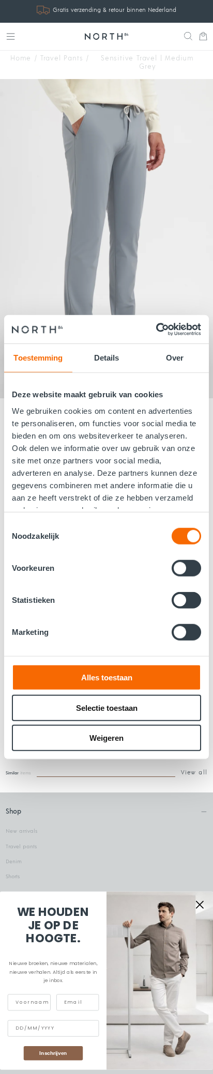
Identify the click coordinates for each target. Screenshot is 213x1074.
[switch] (186, 568)
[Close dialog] (199, 904)
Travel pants (21, 846)
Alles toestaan (106, 677)
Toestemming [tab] (38, 357)
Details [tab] (106, 357)
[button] (11, 36)
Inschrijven (53, 1052)
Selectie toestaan (107, 707)
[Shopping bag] (203, 37)
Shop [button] (13, 811)
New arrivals (21, 831)
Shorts (13, 876)
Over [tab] (175, 357)
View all (194, 772)
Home (20, 58)
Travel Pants (61, 58)
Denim (14, 861)
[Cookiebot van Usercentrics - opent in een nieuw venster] (156, 329)
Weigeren (106, 738)
